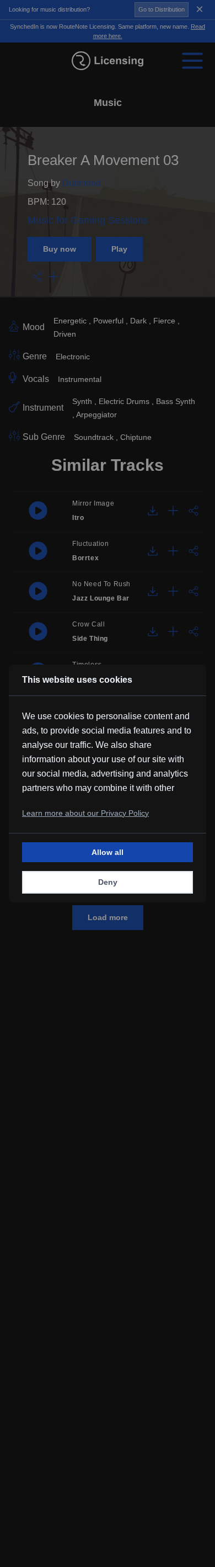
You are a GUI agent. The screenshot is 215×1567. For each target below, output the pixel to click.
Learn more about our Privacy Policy (85, 813)
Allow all (107, 852)
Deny (107, 882)
